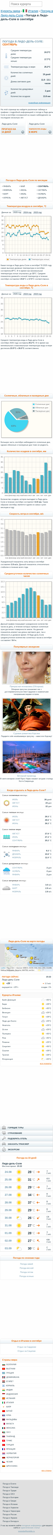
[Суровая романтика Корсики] (26, 731)
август (24, 198)
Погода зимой (26, 1264)
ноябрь (42, 194)
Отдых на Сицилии (26, 1351)
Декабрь (16, 854)
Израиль (10, 1386)
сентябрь (43, 186)
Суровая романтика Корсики (26, 733)
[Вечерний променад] (26, 773)
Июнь (15, 806)
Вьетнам (10, 1369)
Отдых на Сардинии (26, 1347)
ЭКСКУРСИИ (13, 1149)
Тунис (9, 1441)
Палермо (6, 1034)
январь (7, 186)
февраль (7, 190)
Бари (4, 1004)
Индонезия (12, 1394)
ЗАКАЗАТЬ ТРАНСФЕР (18, 1144)
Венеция (6, 1012)
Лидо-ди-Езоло (9, 1021)
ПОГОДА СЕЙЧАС (10, 977)
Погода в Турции (9, 1491)
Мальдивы (11, 1419)
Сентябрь (17, 840)
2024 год (27, 212)
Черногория (12, 1458)
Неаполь (6, 1025)
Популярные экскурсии (26, 647)
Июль (15, 799)
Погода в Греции (9, 1501)
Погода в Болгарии (10, 1497)
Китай (9, 1411)
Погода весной (26, 1268)
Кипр (8, 1407)
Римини (6, 1042)
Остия (5, 1029)
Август (16, 803)
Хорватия (11, 1453)
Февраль (16, 857)
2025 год (17, 212)
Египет (9, 1381)
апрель (7, 198)
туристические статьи (30, 1528)
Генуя (5, 1017)
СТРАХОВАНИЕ (15, 1133)
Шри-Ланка (11, 1466)
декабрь (42, 198)
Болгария (11, 1364)
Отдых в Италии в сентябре (26, 1341)
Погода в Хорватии (10, 1508)
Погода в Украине (10, 1518)
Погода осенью (26, 1276)
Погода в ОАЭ (8, 1494)
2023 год (37, 212)
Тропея (5, 1055)
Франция (10, 1449)
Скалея (5, 1050)
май (23, 186)
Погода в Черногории (11, 1511)
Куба (8, 1415)
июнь (23, 190)
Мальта (10, 1424)
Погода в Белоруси (11, 1521)
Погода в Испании (10, 1504)
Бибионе (6, 1008)
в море (37, 130)
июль (23, 194)
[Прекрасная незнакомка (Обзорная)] (26, 684)
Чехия (9, 1462)
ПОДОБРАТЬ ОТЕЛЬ (17, 1139)
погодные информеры (32, 1525)
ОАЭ (8, 1432)
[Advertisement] (26, 36)
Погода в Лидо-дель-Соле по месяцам (26, 180)
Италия (33, 11)
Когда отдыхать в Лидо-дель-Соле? (26, 790)
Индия (9, 1390)
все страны (47, 1470)
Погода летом (26, 1272)
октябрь (42, 190)
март (5, 194)
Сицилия (6, 1046)
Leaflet (3, 968)
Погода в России (9, 1514)
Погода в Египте (9, 1484)
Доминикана (12, 1377)
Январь (16, 851)
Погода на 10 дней (26, 1158)
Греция (10, 1373)
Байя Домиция (9, 1000)
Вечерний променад (26, 776)
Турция (10, 1445)
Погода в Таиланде (10, 1487)
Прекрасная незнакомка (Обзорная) (26, 686)
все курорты (46, 1063)
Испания (10, 1398)
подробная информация (39, 103)
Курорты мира (10, 11)
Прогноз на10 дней (9, 130)
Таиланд (10, 1436)
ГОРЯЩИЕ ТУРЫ (16, 1128)
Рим (4, 1038)
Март (14, 888)
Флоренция (7, 1059)
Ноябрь (16, 871)
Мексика (10, 1428)
